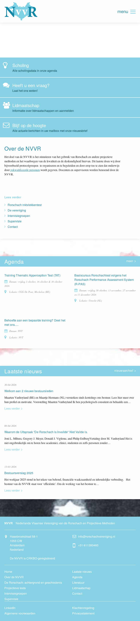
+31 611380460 (88, 545)
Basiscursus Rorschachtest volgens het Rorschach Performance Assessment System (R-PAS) (104, 279)
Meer (129, 261)
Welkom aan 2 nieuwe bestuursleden (28, 391)
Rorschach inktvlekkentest (25, 205)
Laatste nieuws (82, 571)
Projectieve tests (15, 588)
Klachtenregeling (83, 608)
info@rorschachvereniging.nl (96, 536)
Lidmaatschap (81, 588)
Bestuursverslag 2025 (18, 473)
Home (8, 571)
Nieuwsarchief (123, 370)
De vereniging (17, 210)
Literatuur (78, 582)
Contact (13, 227)
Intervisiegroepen (19, 216)
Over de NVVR (14, 577)
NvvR (21, 11)
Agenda (77, 577)
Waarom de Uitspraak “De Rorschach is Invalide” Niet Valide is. (46, 432)
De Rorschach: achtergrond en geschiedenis (33, 582)
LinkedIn (9, 608)
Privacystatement (83, 613)
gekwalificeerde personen (25, 170)
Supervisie (15, 221)
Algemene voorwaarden (19, 613)
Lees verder (12, 408)
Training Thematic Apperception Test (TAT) (32, 275)
